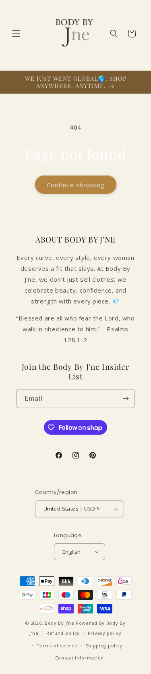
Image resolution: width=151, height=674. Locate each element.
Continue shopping (76, 185)
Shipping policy (104, 646)
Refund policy (63, 633)
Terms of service (57, 646)
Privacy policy (105, 633)
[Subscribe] (125, 398)
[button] (16, 33)
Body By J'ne (59, 623)
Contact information (79, 658)
